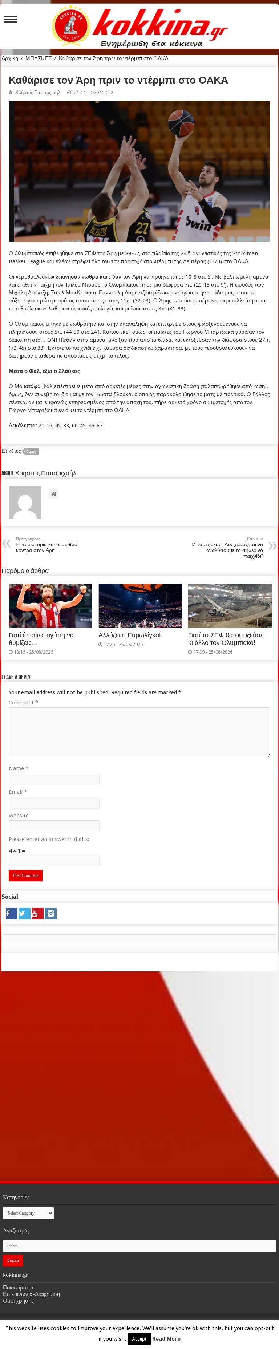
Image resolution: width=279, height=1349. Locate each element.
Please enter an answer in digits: (49, 839)
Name (18, 768)
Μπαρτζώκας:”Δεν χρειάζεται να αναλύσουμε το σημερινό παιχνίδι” (227, 548)
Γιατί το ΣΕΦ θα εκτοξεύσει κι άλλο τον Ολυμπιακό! (226, 638)
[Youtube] (38, 913)
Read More (166, 1339)
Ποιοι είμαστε (19, 1287)
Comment (23, 702)
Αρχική (9, 58)
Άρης (31, 451)
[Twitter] (25, 913)
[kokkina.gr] (140, 24)
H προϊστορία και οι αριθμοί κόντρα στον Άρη (47, 545)
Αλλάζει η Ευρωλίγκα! (129, 635)
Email (18, 792)
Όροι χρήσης (18, 1300)
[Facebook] (11, 913)
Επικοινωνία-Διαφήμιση (31, 1294)
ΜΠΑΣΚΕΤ (38, 58)
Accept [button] (139, 1339)
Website (19, 815)
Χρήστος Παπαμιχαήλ (38, 92)
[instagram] (51, 913)
